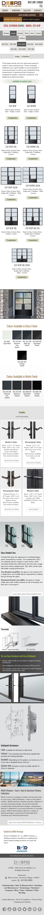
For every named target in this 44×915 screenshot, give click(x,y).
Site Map (22, 893)
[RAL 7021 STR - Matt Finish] (17, 389)
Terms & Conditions (23, 899)
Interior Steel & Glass (31, 19)
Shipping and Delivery (23, 902)
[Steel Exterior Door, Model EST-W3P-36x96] (12, 95)
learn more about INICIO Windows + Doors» (25, 822)
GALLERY (27, 10)
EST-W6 (14, 49)
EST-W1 (5, 44)
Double (20, 33)
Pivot (27, 33)
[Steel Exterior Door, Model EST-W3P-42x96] (31, 95)
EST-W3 (13, 44)
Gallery (22, 38)
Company (9, 890)
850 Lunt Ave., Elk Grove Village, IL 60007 (23, 878)
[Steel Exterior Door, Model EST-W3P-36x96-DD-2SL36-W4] (22, 256)
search (41, 6)
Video (22, 890)
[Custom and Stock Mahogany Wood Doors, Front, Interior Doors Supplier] (13, 4)
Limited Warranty (8, 899)
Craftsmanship (8, 885)
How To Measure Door (24, 885)
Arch (32, 33)
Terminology (25, 888)
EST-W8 (31, 49)
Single (13, 33)
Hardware (35, 888)
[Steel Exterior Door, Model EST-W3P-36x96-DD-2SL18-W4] (33, 217)
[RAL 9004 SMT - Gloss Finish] (37, 339)
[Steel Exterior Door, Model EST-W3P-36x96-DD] (11, 217)
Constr (38, 33)
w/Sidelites (25, 56)
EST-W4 (30, 44)
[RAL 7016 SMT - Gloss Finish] (17, 339)
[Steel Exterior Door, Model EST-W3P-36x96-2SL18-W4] (11, 135)
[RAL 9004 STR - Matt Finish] (27, 389)
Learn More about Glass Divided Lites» (27, 594)
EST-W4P (38, 44)
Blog (16, 890)
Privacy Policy (37, 899)
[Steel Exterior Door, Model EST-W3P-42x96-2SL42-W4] (33, 175)
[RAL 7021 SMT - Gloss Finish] (27, 339)
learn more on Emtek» (12, 460)
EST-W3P (21, 44)
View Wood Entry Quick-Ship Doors (22, 856)
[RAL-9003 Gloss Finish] (7, 339)
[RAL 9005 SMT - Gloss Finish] (22, 359)
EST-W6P (22, 49)
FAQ (36, 890)
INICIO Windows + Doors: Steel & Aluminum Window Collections (21, 792)
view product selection (27, 14)
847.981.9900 (35, 2)
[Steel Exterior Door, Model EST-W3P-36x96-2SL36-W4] (11, 176)
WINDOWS (16, 10)
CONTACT (38, 10)
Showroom (22, 875)
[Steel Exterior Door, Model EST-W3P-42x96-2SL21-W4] (33, 135)
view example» (34, 509)
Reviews (29, 890)
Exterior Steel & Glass (12, 19)
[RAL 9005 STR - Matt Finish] (37, 389)
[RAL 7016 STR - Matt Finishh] (7, 389)
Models (6, 33)
